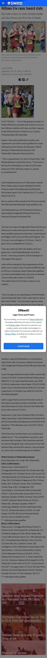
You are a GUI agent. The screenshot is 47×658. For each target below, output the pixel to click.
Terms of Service (36, 319)
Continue (23, 346)
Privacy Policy (14, 325)
